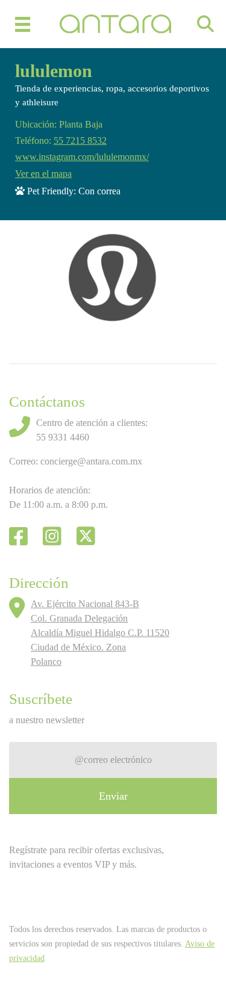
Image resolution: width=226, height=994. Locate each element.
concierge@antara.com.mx (91, 461)
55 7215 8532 (80, 140)
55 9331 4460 (62, 437)
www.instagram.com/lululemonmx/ (82, 157)
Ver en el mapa (43, 173)
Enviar (113, 796)
